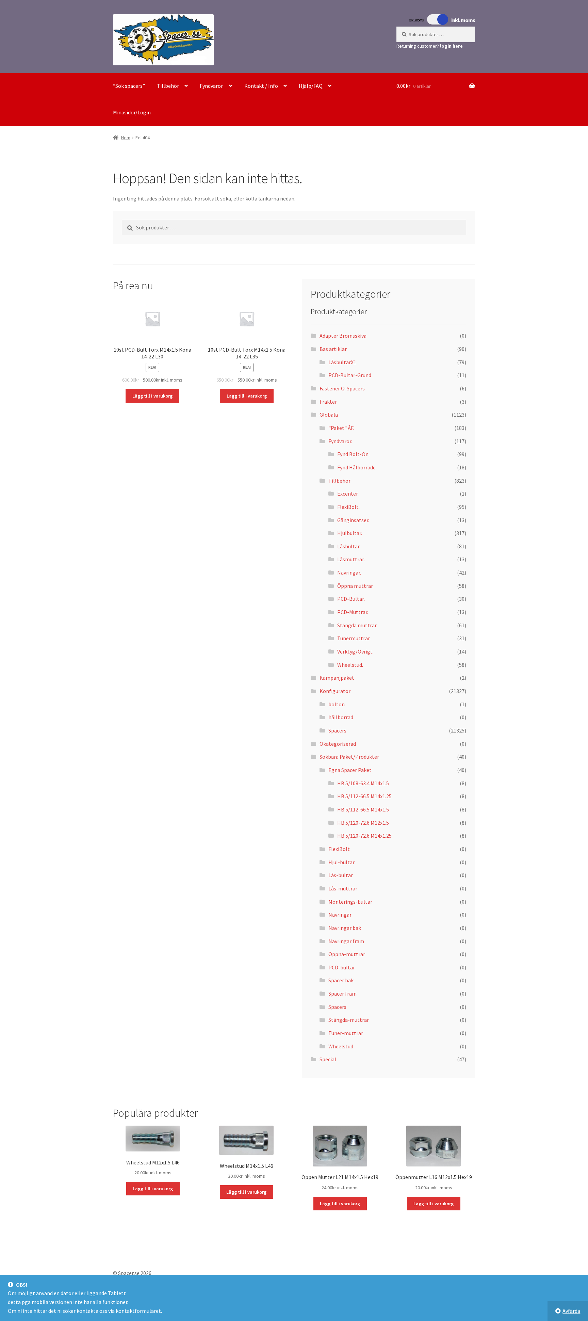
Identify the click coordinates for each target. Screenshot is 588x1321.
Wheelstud (340, 1046)
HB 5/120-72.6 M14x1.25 (364, 835)
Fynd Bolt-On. (353, 454)
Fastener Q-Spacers (342, 388)
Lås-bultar (340, 875)
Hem (125, 137)
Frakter (328, 401)
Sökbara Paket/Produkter (349, 756)
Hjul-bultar (341, 862)
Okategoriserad (338, 743)
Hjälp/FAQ (311, 85)
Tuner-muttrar (345, 1033)
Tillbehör (168, 85)
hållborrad (340, 717)
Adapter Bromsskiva (343, 335)
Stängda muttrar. (357, 625)
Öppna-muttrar (346, 954)
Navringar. (349, 572)
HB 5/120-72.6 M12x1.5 (363, 822)
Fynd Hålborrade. (357, 467)
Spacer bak (341, 980)
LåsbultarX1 (342, 362)
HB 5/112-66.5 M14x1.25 (364, 796)
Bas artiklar (333, 348)
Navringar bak (344, 927)
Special (328, 1059)
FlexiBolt (339, 848)
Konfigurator (335, 691)
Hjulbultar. (349, 533)
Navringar (340, 914)
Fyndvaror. (212, 85)
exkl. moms (416, 20)
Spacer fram (342, 993)
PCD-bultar (341, 967)
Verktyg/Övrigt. (355, 651)
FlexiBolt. (348, 506)
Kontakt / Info (261, 85)
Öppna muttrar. (355, 585)
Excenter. (348, 493)
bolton (336, 704)
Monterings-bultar (350, 901)
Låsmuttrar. (351, 559)
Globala (329, 414)
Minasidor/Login (132, 112)
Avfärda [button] (571, 1310)
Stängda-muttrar (348, 1019)
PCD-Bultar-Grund (349, 375)
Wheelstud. (350, 664)
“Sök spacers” (129, 85)
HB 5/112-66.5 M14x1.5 (363, 809)
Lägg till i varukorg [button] (152, 396)
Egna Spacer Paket (350, 770)
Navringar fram (346, 941)
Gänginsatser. (353, 520)
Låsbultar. (348, 546)
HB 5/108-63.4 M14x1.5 (363, 783)
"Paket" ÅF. (341, 427)
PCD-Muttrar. (352, 612)
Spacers (337, 730)
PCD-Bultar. (351, 598)
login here (451, 46)
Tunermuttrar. (354, 638)
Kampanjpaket (337, 677)
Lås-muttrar (342, 888)
